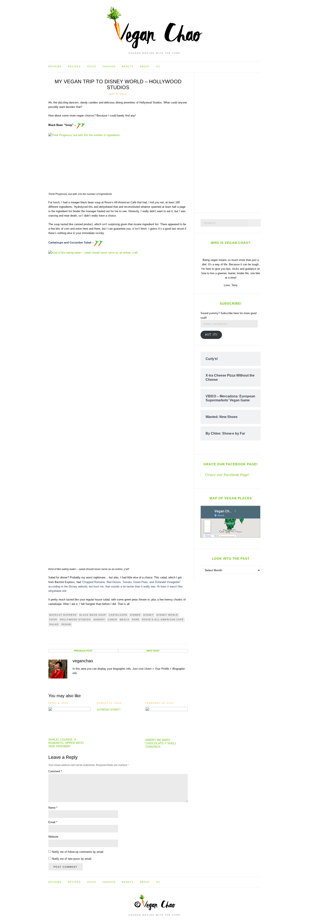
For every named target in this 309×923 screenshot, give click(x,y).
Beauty (127, 66)
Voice (91, 66)
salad (54, 624)
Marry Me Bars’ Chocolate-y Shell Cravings (160, 743)
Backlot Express (63, 615)
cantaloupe (118, 615)
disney (148, 615)
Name (52, 807)
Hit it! (211, 334)
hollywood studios (75, 619)
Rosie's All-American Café (163, 619)
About (145, 66)
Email (52, 822)
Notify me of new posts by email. (72, 858)
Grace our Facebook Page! (230, 464)
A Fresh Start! (108, 709)
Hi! (158, 66)
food (53, 619)
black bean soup (92, 615)
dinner (135, 615)
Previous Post (83, 650)
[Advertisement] (232, 142)
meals (124, 619)
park (135, 619)
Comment (55, 771)
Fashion (109, 66)
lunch (112, 619)
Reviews (55, 66)
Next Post (153, 650)
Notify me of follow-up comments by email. (78, 851)
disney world (167, 615)
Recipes (74, 66)
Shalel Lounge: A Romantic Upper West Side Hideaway (66, 743)
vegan (66, 624)
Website (53, 836)
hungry (99, 619)
